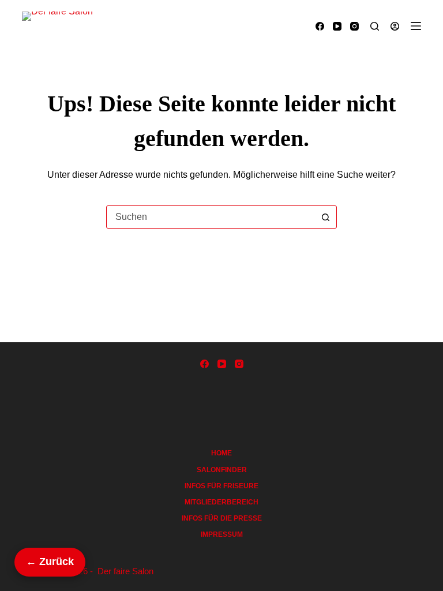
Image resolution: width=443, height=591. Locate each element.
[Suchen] (374, 26)
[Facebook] (320, 26)
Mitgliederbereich (221, 502)
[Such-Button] (325, 217)
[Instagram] (354, 26)
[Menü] (416, 26)
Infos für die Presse (222, 518)
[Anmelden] (395, 26)
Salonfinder (222, 470)
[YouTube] (337, 26)
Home (221, 453)
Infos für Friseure (221, 486)
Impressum (222, 534)
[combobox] (210, 217)
